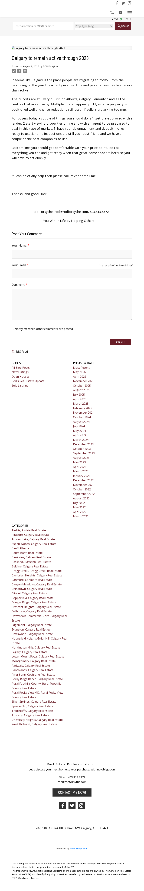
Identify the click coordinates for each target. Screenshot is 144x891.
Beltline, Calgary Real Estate (30, 566)
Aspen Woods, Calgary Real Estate (34, 544)
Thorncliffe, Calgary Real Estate (32, 711)
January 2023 (81, 476)
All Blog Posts (21, 368)
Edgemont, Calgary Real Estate (32, 625)
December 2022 (83, 480)
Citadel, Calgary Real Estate (29, 593)
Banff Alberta (20, 548)
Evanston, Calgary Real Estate (31, 629)
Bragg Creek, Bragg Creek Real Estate (37, 571)
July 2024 (79, 426)
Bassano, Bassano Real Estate (31, 562)
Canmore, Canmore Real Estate (32, 580)
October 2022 (82, 489)
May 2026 (79, 372)
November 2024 (83, 412)
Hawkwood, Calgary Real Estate (32, 634)
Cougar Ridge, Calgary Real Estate (34, 602)
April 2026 (79, 377)
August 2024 (81, 422)
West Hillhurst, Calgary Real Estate (34, 724)
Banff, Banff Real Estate (27, 553)
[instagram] (81, 805)
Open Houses (21, 377)
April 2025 (79, 399)
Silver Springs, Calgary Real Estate (34, 701)
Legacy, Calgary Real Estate (29, 652)
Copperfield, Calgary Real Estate (33, 598)
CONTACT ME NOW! (72, 792)
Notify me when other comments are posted (43, 329)
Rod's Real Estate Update (28, 381)
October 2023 (82, 449)
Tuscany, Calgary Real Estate (30, 715)
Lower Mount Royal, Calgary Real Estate (38, 656)
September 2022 (84, 494)
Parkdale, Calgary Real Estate (31, 666)
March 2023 (81, 471)
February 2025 (82, 408)
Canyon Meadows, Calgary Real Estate (37, 584)
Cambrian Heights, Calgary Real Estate (37, 575)
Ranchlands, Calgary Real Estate (32, 670)
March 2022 (81, 516)
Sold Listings (20, 386)
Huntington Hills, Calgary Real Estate (36, 647)
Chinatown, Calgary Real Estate (32, 589)
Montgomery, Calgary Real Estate (34, 661)
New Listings (20, 372)
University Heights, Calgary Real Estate (37, 720)
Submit (120, 341)
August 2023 (81, 458)
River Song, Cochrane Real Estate (33, 675)
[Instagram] (129, 3)
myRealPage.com (78, 848)
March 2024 (81, 440)
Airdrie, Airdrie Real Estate (29, 530)
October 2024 (82, 417)
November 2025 (83, 381)
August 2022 (81, 498)
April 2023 (79, 467)
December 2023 (83, 444)
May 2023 (79, 462)
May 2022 (79, 507)
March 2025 (81, 403)
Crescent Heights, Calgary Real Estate (36, 607)
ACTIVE (115, 19)
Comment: (19, 285)
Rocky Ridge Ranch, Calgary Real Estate (37, 679)
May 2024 (79, 431)
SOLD (128, 19)
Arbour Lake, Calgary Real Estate (33, 539)
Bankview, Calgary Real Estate (31, 557)
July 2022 (79, 503)
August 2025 (81, 390)
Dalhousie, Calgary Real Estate (32, 611)
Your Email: (19, 265)
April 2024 (79, 435)
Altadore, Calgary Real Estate (31, 535)
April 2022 (79, 512)
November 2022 (83, 485)
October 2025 (82, 386)
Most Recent (81, 368)
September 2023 (84, 453)
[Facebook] (117, 3)
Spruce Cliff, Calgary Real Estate (32, 706)
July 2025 (79, 395)
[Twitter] (123, 3)
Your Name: (20, 245)
